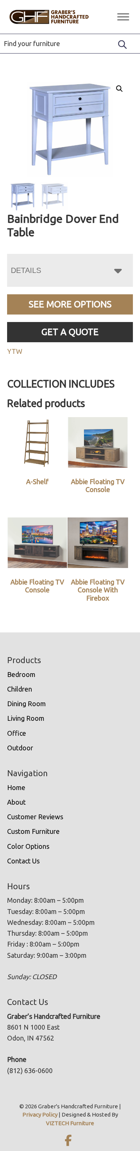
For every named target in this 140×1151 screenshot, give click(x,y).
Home (16, 787)
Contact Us (23, 861)
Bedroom (21, 674)
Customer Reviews (35, 816)
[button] (119, 88)
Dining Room (26, 703)
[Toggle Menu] (123, 16)
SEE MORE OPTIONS (70, 304)
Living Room (25, 718)
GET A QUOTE (70, 332)
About (16, 802)
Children (19, 689)
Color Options (28, 846)
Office (16, 733)
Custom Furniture (33, 831)
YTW (14, 351)
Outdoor (20, 747)
